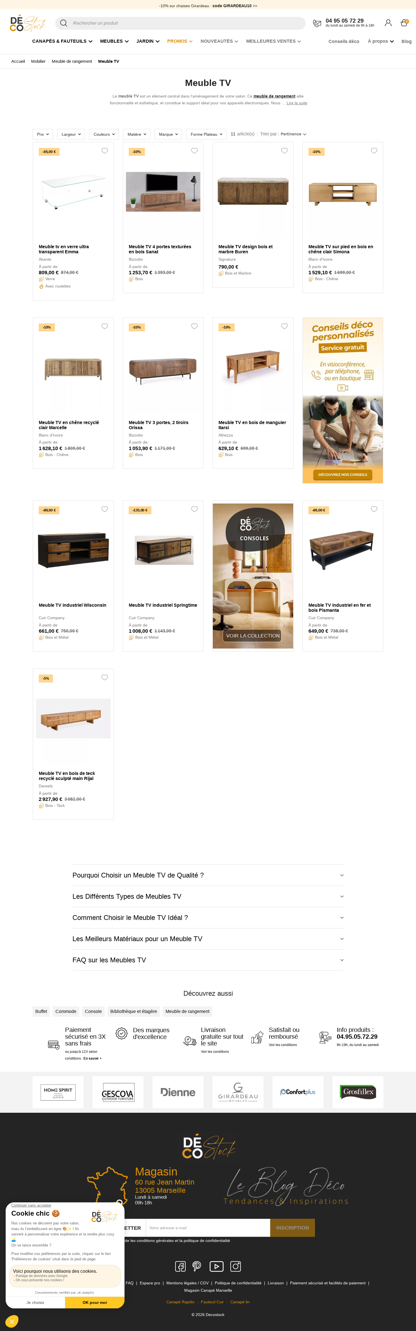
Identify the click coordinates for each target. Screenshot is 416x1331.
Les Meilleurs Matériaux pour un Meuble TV (137, 939)
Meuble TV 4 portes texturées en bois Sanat (160, 249)
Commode (65, 1011)
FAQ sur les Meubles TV (109, 960)
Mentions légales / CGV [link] (188, 1283)
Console (93, 1011)
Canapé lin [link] (240, 1302)
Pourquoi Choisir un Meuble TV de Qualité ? (138, 875)
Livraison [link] (276, 1283)
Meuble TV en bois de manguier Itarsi (252, 425)
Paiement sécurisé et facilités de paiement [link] (328, 1283)
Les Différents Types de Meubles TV (126, 896)
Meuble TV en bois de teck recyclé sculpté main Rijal (67, 776)
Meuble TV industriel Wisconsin (72, 605)
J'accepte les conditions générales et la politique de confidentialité (171, 1240)
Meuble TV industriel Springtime (163, 605)
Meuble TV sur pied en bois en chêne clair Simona (340, 249)
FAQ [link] (130, 1283)
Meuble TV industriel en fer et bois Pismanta (339, 608)
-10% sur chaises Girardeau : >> (208, 4)
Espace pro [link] (150, 1283)
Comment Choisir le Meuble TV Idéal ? (130, 917)
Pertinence (291, 134)
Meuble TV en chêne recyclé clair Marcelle (69, 425)
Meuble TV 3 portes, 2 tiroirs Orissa (158, 425)
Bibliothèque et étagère (133, 1011)
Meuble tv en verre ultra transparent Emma (64, 249)
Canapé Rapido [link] (181, 1302)
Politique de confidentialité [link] (239, 1283)
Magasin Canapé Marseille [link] (208, 1290)
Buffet (41, 1011)
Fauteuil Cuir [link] (213, 1302)
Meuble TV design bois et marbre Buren (245, 249)
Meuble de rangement (187, 1011)
